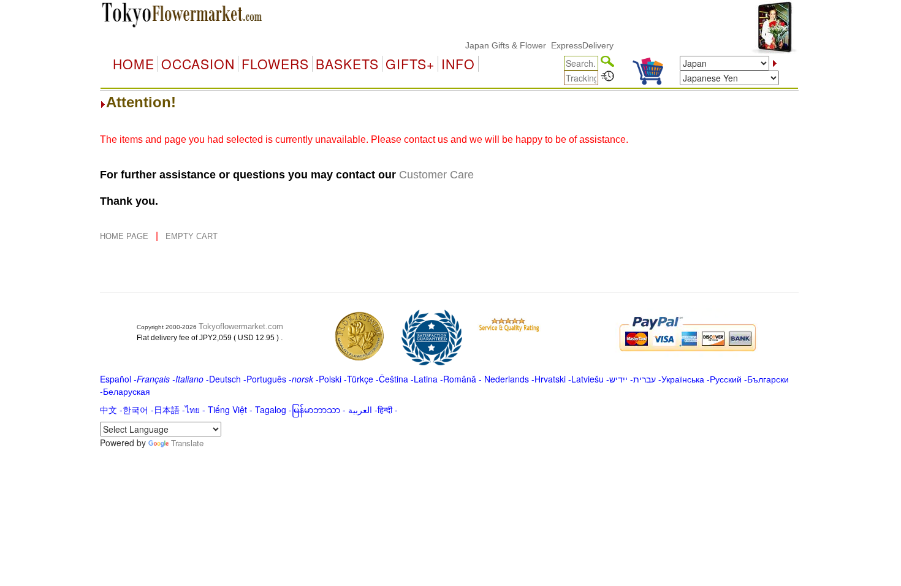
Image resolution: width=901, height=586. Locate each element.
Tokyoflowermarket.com (241, 326)
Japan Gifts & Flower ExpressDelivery (532, 45)
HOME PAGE (125, 236)
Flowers (275, 64)
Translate (187, 443)
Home (133, 64)
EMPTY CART (191, 236)
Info (458, 64)
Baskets (347, 64)
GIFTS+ (410, 64)
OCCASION (198, 64)
